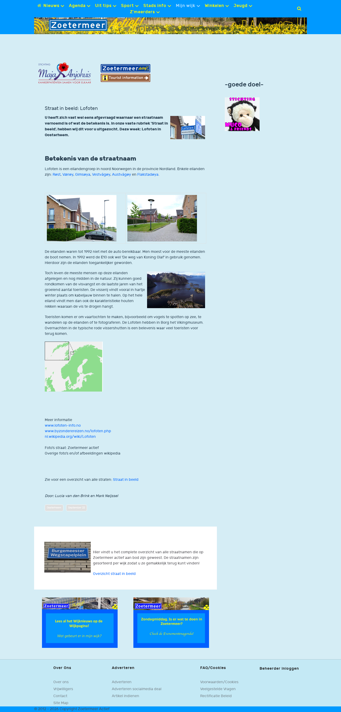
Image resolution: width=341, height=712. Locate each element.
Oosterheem (54, 507)
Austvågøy (121, 174)
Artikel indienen (125, 696)
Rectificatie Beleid (216, 696)
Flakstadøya (147, 174)
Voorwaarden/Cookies (219, 682)
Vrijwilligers (63, 689)
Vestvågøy (101, 174)
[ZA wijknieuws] (80, 622)
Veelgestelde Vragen (218, 689)
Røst (57, 174)
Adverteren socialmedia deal (136, 689)
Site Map (60, 703)
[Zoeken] (299, 8)
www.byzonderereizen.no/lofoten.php (78, 431)
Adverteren (122, 682)
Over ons (61, 682)
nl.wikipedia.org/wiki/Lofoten (70, 437)
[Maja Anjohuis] (64, 73)
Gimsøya (82, 174)
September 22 (76, 507)
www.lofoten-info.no (63, 425)
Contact (60, 696)
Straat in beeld (125, 480)
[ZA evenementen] (171, 622)
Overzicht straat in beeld (114, 574)
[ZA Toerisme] (126, 73)
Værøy (67, 174)
